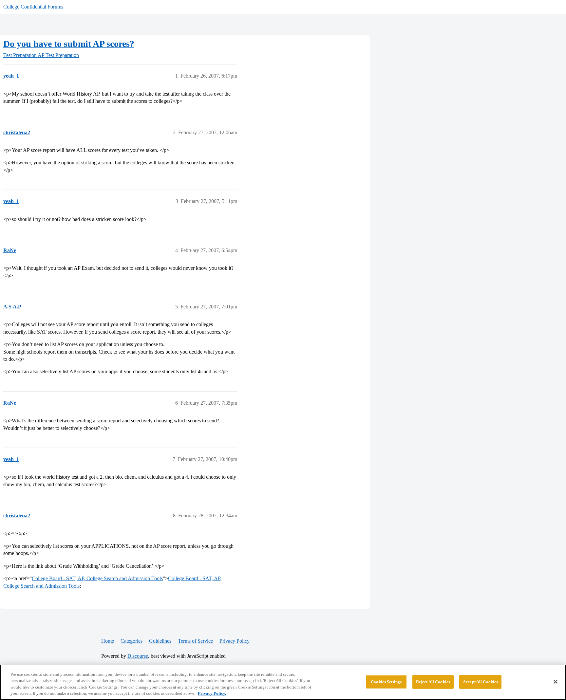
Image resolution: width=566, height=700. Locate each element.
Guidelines (160, 641)
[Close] (555, 681)
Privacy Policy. (212, 693)
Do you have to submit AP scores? (68, 44)
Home (107, 641)
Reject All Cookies (433, 681)
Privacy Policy (234, 641)
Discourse (137, 656)
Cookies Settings (386, 681)
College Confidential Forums (33, 6)
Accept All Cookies (480, 681)
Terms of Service (195, 641)
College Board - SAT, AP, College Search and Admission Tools (97, 578)
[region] (283, 682)
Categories (131, 641)
